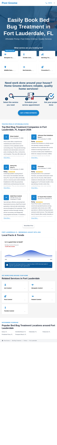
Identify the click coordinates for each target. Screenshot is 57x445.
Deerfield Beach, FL (20, 331)
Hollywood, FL (46, 331)
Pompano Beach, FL (20, 334)
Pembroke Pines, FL (7, 334)
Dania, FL (4, 331)
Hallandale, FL (33, 331)
